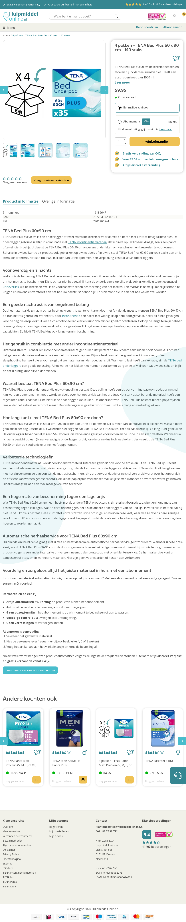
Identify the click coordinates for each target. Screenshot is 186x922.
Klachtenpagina (12, 859)
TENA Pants (10, 881)
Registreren (56, 826)
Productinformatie (21, 201)
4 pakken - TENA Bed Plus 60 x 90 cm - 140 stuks (41, 35)
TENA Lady (9, 886)
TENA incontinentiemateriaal (87, 242)
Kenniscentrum (147, 27)
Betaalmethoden (13, 840)
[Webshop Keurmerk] (157, 16)
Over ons (8, 826)
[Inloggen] (174, 16)
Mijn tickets (56, 836)
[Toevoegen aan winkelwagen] (36, 779)
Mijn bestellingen (59, 831)
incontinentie (71, 316)
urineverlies (11, 287)
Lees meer (122, 82)
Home (6, 35)
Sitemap (7, 863)
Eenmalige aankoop (135, 107)
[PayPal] (36, 917)
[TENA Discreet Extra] (162, 728)
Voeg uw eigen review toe (51, 180)
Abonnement (172, 27)
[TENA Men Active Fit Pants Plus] (69, 728)
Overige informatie (58, 201)
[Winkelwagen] (181, 16)
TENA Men (9, 877)
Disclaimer (9, 849)
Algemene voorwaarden (17, 845)
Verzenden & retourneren (18, 836)
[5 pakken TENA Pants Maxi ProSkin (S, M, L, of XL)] (116, 728)
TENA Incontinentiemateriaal (20, 872)
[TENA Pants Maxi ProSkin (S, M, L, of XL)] (23, 728)
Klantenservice (11, 831)
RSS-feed (8, 868)
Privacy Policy (11, 854)
